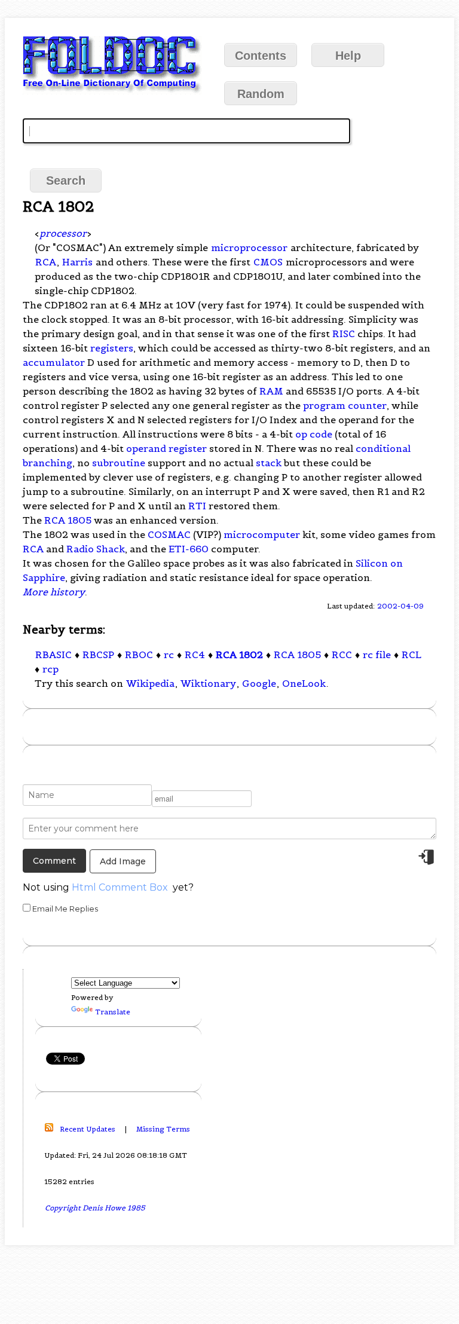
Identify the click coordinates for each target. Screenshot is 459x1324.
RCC (342, 655)
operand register (166, 448)
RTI (197, 506)
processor (63, 233)
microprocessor (249, 247)
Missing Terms (163, 1128)
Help (348, 55)
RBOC (139, 655)
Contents (260, 55)
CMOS (268, 262)
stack (268, 463)
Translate (112, 1011)
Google (259, 683)
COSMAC (169, 534)
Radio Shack (95, 549)
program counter (345, 405)
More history (54, 592)
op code (313, 434)
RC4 (195, 655)
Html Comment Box (120, 887)
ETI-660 (189, 549)
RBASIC (53, 655)
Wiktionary (208, 683)
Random (260, 93)
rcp (50, 669)
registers (111, 348)
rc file (377, 655)
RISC (343, 334)
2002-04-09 (400, 605)
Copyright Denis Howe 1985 (95, 1207)
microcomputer (262, 534)
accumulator (54, 362)
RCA (45, 262)
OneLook (304, 683)
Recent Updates (87, 1128)
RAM (271, 391)
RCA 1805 (67, 520)
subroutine (118, 463)
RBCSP (98, 655)
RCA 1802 (239, 655)
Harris (77, 262)
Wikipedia (150, 683)
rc (169, 655)
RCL (411, 655)
